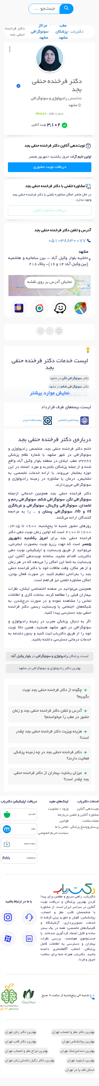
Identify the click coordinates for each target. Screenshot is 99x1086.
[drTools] (10, 50)
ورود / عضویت (58, 809)
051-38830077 (67, 241)
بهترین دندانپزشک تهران (77, 1051)
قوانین (64, 821)
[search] (66, 9)
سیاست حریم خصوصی (53, 833)
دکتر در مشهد (69, 378)
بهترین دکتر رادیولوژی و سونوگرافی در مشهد (50, 668)
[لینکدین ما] (29, 942)
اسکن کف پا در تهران (80, 1070)
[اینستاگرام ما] (8, 921)
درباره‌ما (63, 815)
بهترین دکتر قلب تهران (20, 1042)
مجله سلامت (90, 821)
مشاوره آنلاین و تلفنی (84, 815)
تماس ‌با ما (61, 827)
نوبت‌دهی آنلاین (88, 809)
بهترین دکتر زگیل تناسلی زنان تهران (29, 1061)
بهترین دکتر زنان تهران (20, 1032)
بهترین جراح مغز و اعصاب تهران (26, 1051)
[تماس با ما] (29, 921)
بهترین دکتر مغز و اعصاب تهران (73, 1032)
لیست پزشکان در (49, 656)
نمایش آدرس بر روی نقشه (49, 282)
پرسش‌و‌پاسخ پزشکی (84, 827)
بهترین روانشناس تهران (78, 1042)
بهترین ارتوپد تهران (80, 1061)
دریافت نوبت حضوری (49, 167)
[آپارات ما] (8, 942)
